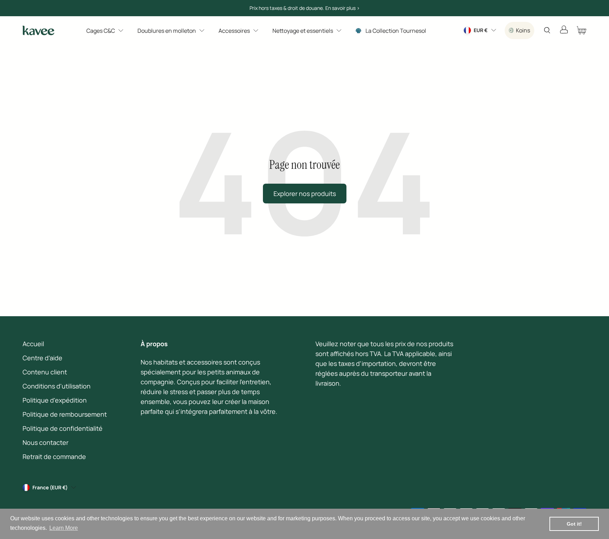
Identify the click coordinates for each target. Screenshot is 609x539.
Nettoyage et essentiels (302, 31)
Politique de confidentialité (63, 428)
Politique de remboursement (65, 414)
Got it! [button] (574, 524)
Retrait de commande (54, 456)
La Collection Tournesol (395, 31)
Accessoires (234, 31)
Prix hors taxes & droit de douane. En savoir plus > (305, 8)
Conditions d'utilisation (57, 386)
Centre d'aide (42, 358)
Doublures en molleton (166, 31)
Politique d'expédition (55, 400)
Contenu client (45, 372)
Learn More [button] (63, 528)
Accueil (33, 343)
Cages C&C (100, 31)
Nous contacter (45, 442)
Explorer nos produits (304, 193)
